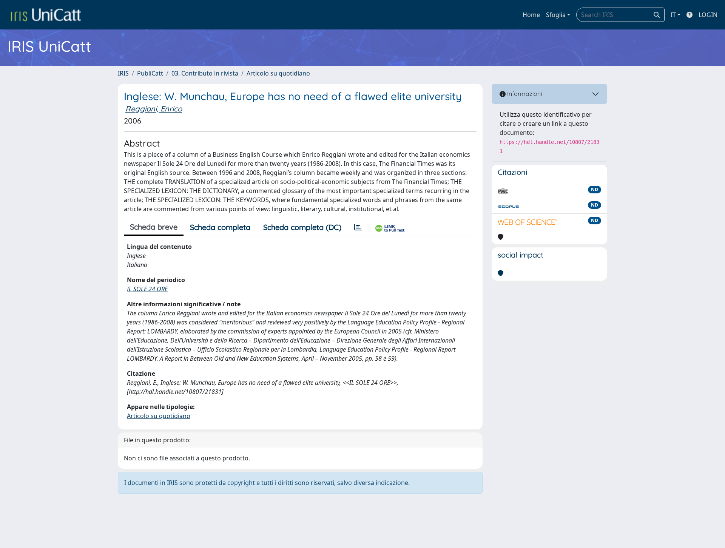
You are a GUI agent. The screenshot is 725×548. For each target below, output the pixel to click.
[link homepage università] (46, 15)
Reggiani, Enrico (153, 108)
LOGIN (708, 15)
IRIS (123, 73)
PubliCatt (150, 73)
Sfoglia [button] (556, 15)
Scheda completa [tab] (220, 227)
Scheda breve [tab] (153, 227)
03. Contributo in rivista (204, 73)
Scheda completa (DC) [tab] (302, 227)
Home (531, 15)
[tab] (358, 227)
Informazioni (524, 93)
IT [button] (673, 15)
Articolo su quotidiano (278, 73)
